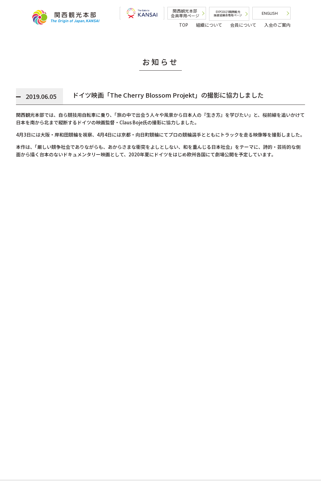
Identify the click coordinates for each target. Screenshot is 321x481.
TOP (183, 25)
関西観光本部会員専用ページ (185, 13)
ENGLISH (270, 13)
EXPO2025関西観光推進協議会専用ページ (228, 13)
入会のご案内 (277, 25)
